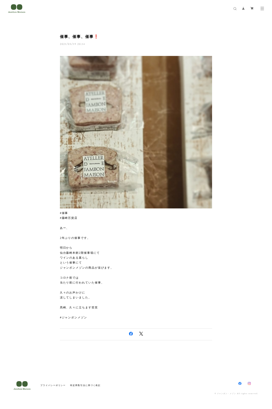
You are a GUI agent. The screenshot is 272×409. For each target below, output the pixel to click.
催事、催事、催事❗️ (79, 36)
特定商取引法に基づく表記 (85, 385)
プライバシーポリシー (53, 385)
